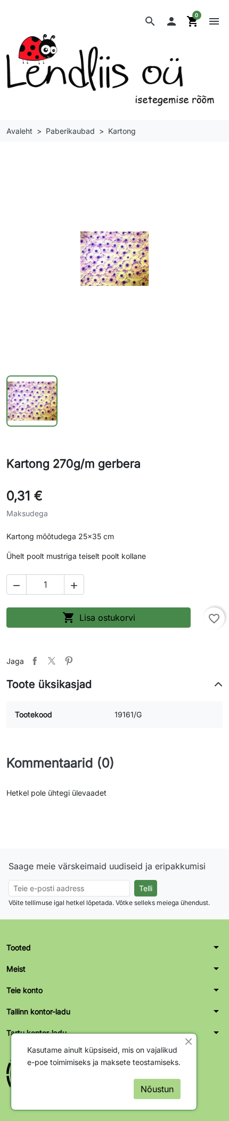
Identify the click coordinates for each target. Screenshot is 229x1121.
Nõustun (157, 1089)
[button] (150, 21)
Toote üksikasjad (49, 684)
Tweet (51, 660)
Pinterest (68, 660)
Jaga (34, 660)
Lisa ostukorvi (98, 617)
